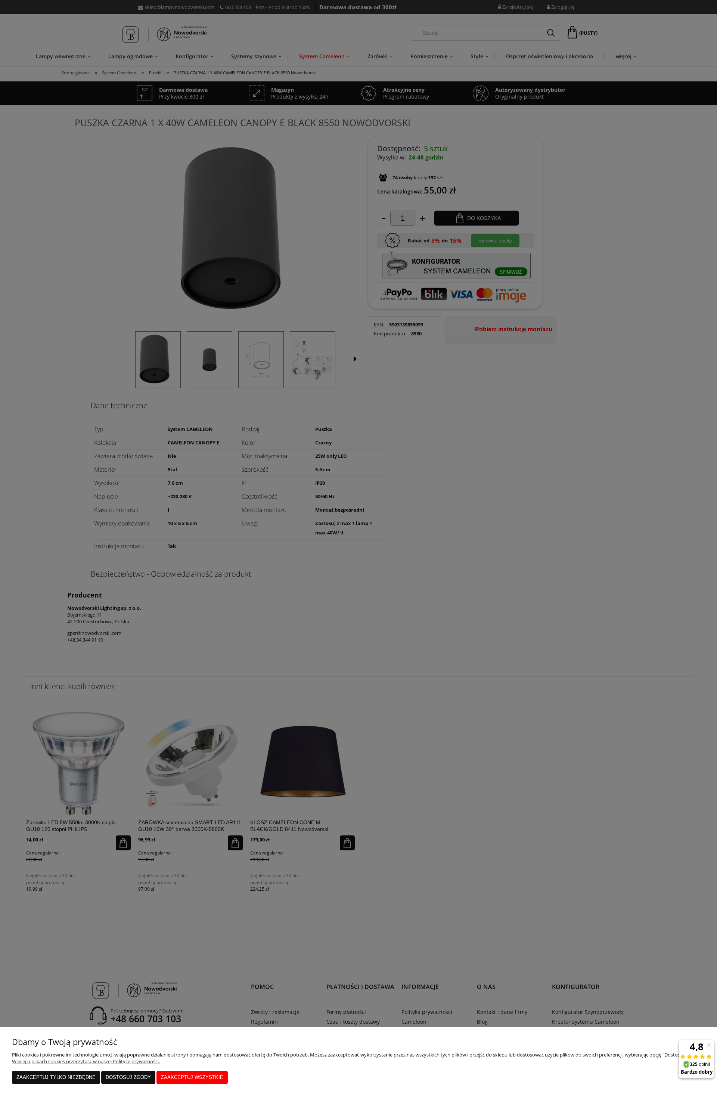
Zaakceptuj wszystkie (192, 1077)
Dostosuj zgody (128, 1077)
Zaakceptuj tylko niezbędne (56, 1077)
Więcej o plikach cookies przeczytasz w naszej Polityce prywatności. (86, 1061)
